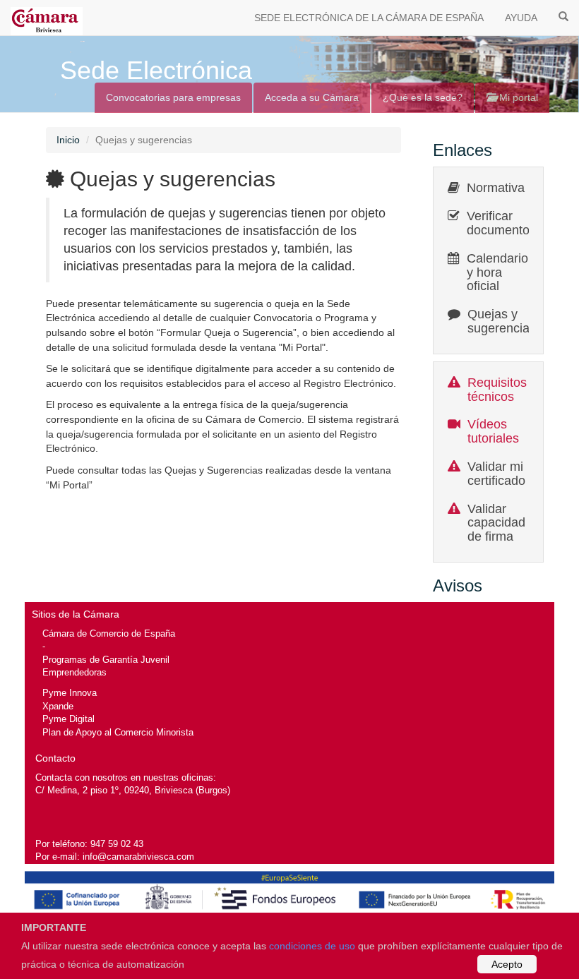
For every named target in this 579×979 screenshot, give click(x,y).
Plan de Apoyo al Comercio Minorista (117, 732)
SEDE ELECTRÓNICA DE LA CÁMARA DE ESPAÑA (369, 17)
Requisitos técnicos (497, 390)
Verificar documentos (501, 223)
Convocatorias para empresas (173, 97)
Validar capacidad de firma (496, 523)
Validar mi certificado (496, 474)
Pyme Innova (69, 692)
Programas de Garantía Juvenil (105, 659)
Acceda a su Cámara (312, 97)
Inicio (68, 139)
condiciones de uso (312, 945)
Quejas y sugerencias (501, 321)
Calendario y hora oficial (497, 272)
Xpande (57, 706)
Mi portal (517, 97)
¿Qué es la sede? (422, 97)
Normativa (496, 188)
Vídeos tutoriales (493, 431)
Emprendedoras (74, 672)
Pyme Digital (68, 719)
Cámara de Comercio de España (108, 633)
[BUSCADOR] (563, 15)
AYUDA (521, 17)
